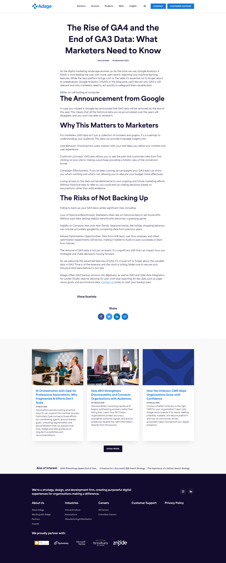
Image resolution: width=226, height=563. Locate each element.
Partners (36, 519)
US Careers (103, 510)
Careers (103, 503)
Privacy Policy (174, 503)
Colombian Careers (107, 515)
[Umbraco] (42, 547)
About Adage (38, 510)
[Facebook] (101, 316)
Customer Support (144, 503)
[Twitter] (109, 316)
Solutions (81, 6)
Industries (71, 503)
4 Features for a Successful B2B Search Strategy (122, 469)
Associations (71, 515)
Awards (35, 524)
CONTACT (158, 6)
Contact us (107, 282)
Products (109, 6)
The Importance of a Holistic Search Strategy (169, 469)
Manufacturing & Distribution (78, 519)
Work (121, 6)
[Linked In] (117, 316)
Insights (133, 6)
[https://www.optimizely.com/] (61, 547)
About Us (38, 503)
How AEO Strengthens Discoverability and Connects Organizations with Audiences (111, 395)
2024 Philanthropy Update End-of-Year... (78, 469)
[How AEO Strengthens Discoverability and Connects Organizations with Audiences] (113, 367)
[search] (144, 6)
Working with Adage (41, 515)
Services (95, 6)
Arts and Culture (72, 510)
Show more (113, 449)
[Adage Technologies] (42, 6)
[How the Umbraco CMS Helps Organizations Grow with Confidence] (168, 367)
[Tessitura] (100, 548)
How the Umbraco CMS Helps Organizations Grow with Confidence (166, 395)
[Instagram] (183, 491)
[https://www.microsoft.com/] (81, 550)
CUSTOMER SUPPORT (180, 6)
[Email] (125, 316)
